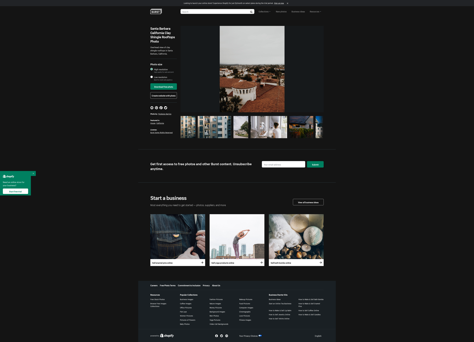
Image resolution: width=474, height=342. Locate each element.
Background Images (217, 311)
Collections (264, 11)
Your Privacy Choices (248, 335)
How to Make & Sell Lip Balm (280, 310)
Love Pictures (244, 315)
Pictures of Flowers (187, 319)
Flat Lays (183, 311)
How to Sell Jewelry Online (279, 314)
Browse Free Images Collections (158, 305)
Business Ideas (275, 299)
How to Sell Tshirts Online (279, 318)
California (160, 123)
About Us (216, 285)
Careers (154, 285)
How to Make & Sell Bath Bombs (311, 299)
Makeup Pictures (245, 299)
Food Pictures (244, 303)
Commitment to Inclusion (189, 285)
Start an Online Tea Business (280, 303)
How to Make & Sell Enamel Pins (309, 305)
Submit (315, 164)
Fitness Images (245, 319)
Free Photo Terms (168, 285)
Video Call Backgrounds (219, 324)
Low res (189, 136)
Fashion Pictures (216, 299)
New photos (281, 11)
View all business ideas (308, 202)
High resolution (161, 69)
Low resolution (160, 77)
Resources (314, 11)
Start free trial (15, 191)
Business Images (186, 299)
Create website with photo (164, 95)
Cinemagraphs (244, 311)
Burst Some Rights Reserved (161, 132)
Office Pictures (186, 307)
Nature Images (215, 303)
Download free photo (163, 86)
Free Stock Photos (157, 299)
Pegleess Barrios (164, 113)
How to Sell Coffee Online (308, 310)
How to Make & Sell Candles (309, 314)
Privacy (206, 285)
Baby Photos (185, 324)
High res (214, 136)
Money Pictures (216, 307)
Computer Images (246, 307)
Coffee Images (185, 303)
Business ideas (298, 11)
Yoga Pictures (215, 319)
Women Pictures (186, 315)
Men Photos (214, 315)
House (152, 123)
